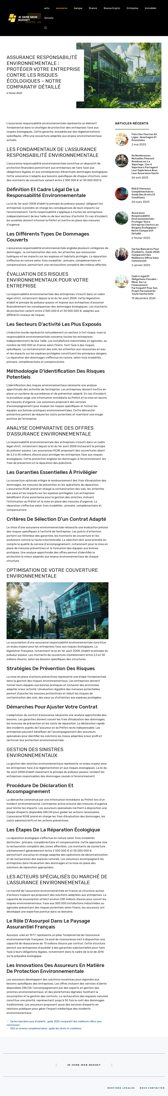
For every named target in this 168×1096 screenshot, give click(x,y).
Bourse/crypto (112, 8)
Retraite (48, 18)
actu (46, 8)
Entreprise (132, 8)
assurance (61, 8)
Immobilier (150, 8)
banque (78, 8)
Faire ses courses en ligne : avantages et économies (144, 137)
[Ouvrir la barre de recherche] (45, 28)
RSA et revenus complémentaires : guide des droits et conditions (46, 1028)
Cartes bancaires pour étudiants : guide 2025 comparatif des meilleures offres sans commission (146, 255)
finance (93, 8)
